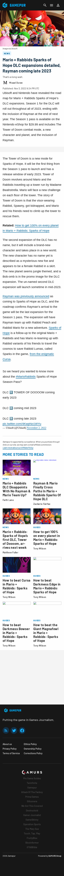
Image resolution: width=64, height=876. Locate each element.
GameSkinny (32, 819)
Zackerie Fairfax (41, 504)
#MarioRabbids (26, 376)
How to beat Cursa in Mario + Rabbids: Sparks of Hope (17, 586)
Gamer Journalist (32, 815)
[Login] (58, 5)
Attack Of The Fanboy (32, 792)
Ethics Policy (30, 744)
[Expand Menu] (51, 5)
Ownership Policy (33, 748)
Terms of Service (11, 753)
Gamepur (32, 787)
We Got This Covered (32, 806)
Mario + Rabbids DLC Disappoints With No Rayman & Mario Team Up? (17, 489)
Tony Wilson (39, 548)
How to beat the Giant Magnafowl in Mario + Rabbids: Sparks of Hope (45, 633)
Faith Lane (8, 500)
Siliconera (32, 801)
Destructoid (32, 810)
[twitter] (14, 730)
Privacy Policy (10, 748)
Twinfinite (32, 783)
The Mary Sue (32, 828)
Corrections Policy (33, 753)
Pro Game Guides (32, 778)
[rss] (6, 730)
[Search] (45, 5)
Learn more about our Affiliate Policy (18, 447)
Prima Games (32, 796)
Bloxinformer (32, 842)
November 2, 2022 (36, 427)
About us (7, 744)
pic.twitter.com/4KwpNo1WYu (22, 423)
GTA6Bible (32, 847)
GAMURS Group (54, 856)
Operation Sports (32, 824)
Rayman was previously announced (26, 296)
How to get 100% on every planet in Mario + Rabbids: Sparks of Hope (46, 537)
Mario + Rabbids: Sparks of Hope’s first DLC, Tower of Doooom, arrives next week (15, 539)
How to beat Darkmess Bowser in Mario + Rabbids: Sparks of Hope (16, 633)
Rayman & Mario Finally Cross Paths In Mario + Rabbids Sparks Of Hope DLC (47, 491)
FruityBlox (32, 838)
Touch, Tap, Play (32, 833)
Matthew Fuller (10, 552)
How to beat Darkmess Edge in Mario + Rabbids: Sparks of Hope (46, 586)
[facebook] (22, 730)
